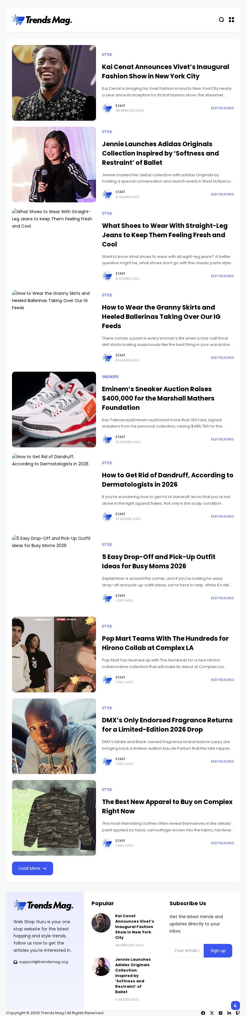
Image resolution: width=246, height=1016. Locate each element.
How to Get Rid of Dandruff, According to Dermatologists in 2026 (167, 480)
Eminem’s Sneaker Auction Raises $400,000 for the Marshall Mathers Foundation (158, 398)
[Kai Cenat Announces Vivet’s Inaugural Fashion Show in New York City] (54, 83)
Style (107, 54)
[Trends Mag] (42, 20)
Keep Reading (222, 108)
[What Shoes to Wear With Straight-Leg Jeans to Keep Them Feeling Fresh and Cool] (54, 246)
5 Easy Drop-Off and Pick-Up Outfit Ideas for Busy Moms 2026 (158, 561)
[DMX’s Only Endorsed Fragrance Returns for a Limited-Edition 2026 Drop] (54, 736)
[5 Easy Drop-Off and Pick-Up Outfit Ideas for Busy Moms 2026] (54, 573)
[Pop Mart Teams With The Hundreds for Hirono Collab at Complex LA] (54, 654)
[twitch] (238, 1013)
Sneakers (110, 376)
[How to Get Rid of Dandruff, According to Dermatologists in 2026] (54, 491)
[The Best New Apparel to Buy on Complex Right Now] (54, 818)
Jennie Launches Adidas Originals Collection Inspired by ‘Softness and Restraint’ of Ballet (160, 153)
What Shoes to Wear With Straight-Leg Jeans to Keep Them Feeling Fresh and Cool (165, 235)
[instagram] (220, 1013)
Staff (120, 105)
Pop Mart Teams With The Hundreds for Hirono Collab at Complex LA (165, 643)
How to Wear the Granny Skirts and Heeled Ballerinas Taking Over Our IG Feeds (161, 316)
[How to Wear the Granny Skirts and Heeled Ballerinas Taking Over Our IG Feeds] (54, 328)
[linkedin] (229, 1013)
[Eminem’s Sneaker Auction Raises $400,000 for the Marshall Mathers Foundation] (54, 409)
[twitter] (212, 1013)
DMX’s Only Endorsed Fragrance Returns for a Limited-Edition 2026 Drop (167, 725)
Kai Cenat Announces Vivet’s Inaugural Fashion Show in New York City (165, 71)
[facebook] (203, 1013)
